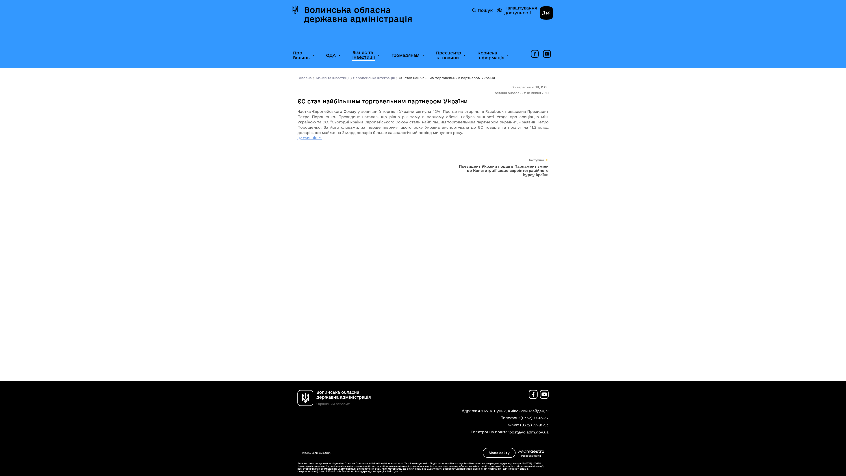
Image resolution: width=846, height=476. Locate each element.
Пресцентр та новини (448, 55)
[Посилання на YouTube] (547, 54)
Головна (304, 78)
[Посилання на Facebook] (535, 54)
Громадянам (405, 55)
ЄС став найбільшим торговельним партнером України (447, 78)
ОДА (331, 55)
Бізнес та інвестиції (363, 55)
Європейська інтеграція (374, 78)
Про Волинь (301, 55)
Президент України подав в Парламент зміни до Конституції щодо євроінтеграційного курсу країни (504, 170)
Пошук (485, 10)
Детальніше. (309, 138)
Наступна (535, 160)
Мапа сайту (499, 453)
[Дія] (546, 13)
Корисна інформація (490, 55)
